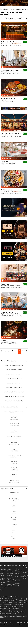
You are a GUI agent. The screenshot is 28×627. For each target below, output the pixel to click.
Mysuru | (9, 608)
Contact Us (3, 587)
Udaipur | (23, 610)
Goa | (16, 600)
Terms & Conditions (18, 580)
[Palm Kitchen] (14, 276)
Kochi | (26, 602)
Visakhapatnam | (19, 604)
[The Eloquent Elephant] (14, 91)
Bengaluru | (17, 599)
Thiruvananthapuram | (7, 610)
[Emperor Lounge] (14, 304)
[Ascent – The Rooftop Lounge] (14, 126)
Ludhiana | (3, 608)
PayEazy (17, 573)
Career (2, 590)
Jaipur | (2, 602)
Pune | (2, 600)
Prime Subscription (19, 570)
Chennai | (24, 599)
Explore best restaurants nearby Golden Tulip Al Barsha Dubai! (13, 616)
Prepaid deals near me (10, 579)
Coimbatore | (4, 604)
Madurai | (3, 612)
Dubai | (12, 600)
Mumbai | (10, 599)
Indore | (23, 606)
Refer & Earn (19, 576)
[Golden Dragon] (14, 182)
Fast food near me (10, 574)
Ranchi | (11, 604)
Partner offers (2, 579)
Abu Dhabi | (9, 612)
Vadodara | (15, 608)
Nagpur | (17, 610)
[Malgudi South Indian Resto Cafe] (14, 34)
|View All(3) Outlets (17, 43)
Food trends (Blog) (2, 573)
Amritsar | (8, 606)
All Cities (14, 613)
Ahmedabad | (22, 600)
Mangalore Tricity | (6, 614)
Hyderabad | (13, 602)
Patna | (2, 606)
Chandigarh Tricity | (20, 612)
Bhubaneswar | (15, 606)
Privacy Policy (17, 584)
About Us (3, 569)
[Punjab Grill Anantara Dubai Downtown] (14, 62)
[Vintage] (14, 333)
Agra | (7, 602)
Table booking (10, 570)
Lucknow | (20, 602)
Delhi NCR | (3, 599)
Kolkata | (7, 600)
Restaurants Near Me (11, 585)
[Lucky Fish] (14, 154)
